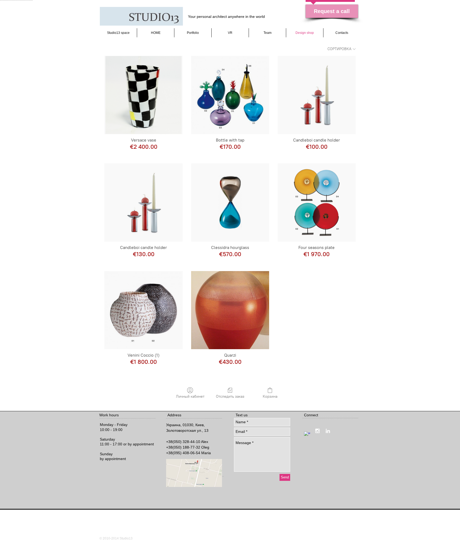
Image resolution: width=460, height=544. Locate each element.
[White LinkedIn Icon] (328, 431)
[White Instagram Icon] (317, 431)
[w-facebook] (307, 435)
